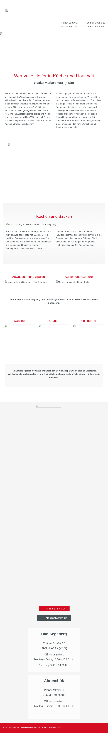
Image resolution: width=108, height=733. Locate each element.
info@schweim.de (55, 617)
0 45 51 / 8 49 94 (56, 608)
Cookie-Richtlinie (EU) (51, 727)
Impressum (14, 727)
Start (5, 727)
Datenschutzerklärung (30, 727)
